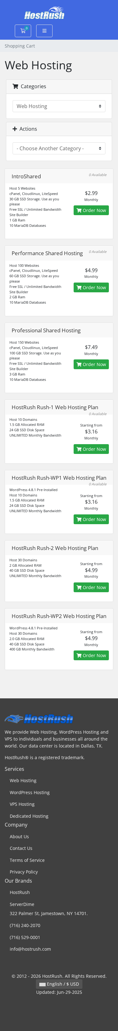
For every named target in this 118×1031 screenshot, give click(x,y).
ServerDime (22, 904)
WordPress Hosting (30, 792)
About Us (19, 836)
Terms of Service (27, 860)
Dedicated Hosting (29, 816)
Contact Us (21, 848)
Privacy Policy (24, 872)
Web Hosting (23, 780)
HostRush (20, 892)
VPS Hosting (22, 804)
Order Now (93, 210)
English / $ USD (62, 984)
